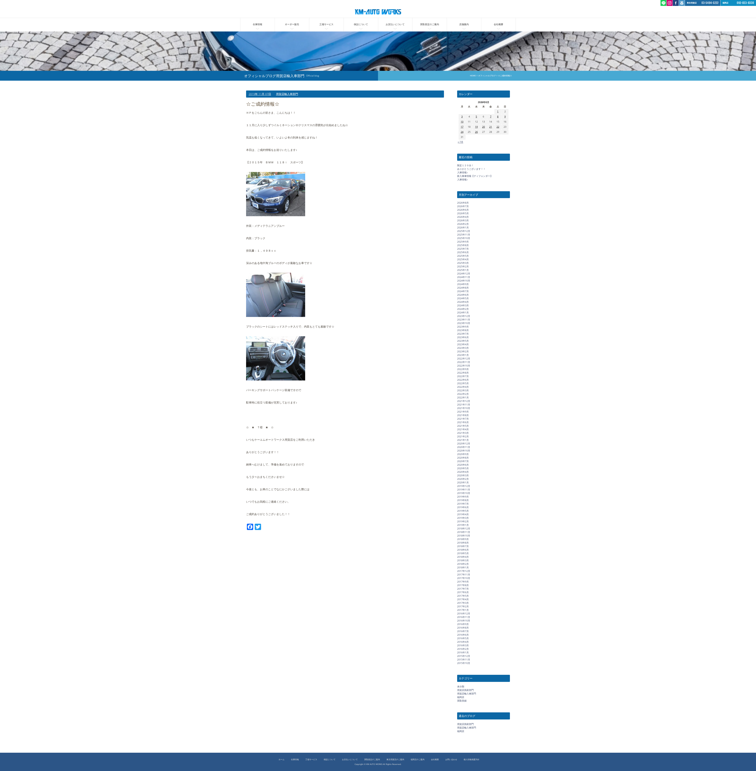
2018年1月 (463, 567)
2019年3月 (463, 518)
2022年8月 (463, 372)
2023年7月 (463, 333)
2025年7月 (463, 248)
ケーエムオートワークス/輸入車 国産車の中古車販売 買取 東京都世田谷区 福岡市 (378, 12)
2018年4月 (463, 557)
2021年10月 (463, 408)
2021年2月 (463, 436)
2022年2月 (463, 394)
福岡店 (460, 697)
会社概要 (498, 24)
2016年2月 (463, 649)
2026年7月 (463, 206)
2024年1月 (463, 312)
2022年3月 (463, 390)
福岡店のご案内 (417, 759)
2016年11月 (463, 617)
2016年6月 (463, 634)
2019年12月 (463, 486)
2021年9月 (463, 411)
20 (483, 126)
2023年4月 (463, 344)
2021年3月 (463, 433)
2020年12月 (463, 443)
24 (462, 132)
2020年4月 (463, 472)
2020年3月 (463, 475)
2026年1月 (463, 227)
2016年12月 (463, 613)
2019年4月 (463, 514)
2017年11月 (463, 574)
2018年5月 (463, 553)
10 (462, 121)
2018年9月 (463, 539)
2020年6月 (463, 464)
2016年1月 (463, 652)
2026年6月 (463, 209)
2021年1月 (463, 440)
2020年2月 (463, 479)
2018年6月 (463, 549)
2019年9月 (463, 496)
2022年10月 (463, 365)
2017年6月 (463, 592)
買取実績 (462, 700)
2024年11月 (463, 277)
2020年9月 (463, 454)
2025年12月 (463, 231)
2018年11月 (463, 532)
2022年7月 (463, 376)
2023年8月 (463, 330)
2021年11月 (463, 404)
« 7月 (460, 142)
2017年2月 (463, 606)
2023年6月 (463, 337)
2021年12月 (463, 401)
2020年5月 (463, 468)
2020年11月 (463, 447)
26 (476, 132)
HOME (473, 75)
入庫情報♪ (462, 172)
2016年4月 (463, 642)
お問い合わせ (451, 759)
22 (498, 126)
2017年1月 (463, 610)
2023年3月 (463, 348)
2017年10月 (463, 578)
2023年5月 (463, 341)
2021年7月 (463, 418)
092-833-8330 (745, 3)
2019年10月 (463, 493)
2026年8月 (463, 202)
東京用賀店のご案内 (395, 759)
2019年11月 (463, 489)
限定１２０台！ (465, 165)
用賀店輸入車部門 (287, 94)
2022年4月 (463, 387)
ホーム (281, 759)
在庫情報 (257, 24)
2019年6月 (463, 507)
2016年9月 (463, 624)
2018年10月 (463, 535)
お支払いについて (395, 24)
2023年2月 (463, 351)
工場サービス (326, 24)
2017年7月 (463, 588)
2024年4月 (463, 302)
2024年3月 (463, 305)
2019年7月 (463, 503)
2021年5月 (463, 426)
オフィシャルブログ (487, 75)
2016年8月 (463, 627)
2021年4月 (463, 429)
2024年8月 (463, 287)
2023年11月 (463, 319)
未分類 (460, 686)
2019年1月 (463, 525)
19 (476, 126)
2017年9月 (463, 581)
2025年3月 (463, 263)
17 (462, 126)
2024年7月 (463, 291)
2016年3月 (463, 645)
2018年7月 (463, 546)
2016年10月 (463, 620)
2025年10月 (463, 238)
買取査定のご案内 (429, 24)
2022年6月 (463, 379)
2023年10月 (463, 323)
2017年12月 (463, 571)
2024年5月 (463, 298)
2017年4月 (463, 599)
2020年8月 (463, 457)
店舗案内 (464, 24)
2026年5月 (463, 213)
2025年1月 (463, 270)
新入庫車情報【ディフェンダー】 (475, 176)
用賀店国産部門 (465, 690)
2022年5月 (463, 383)
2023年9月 (463, 326)
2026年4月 (463, 217)
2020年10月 (463, 450)
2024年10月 (463, 280)
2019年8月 (463, 500)
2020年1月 (463, 482)
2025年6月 (463, 252)
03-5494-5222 (709, 3)
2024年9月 (463, 284)
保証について (361, 24)
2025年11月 (463, 234)
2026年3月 (463, 220)
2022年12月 (463, 358)
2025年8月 (463, 245)
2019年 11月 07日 (260, 94)
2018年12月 (463, 528)
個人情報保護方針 (471, 759)
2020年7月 (463, 461)
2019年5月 (463, 510)
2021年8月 (463, 415)
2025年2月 (463, 266)
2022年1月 (463, 397)
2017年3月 (463, 603)
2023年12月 (463, 316)
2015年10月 (463, 663)
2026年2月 (463, 224)
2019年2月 (463, 521)
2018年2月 (463, 564)
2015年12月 (463, 656)
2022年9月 (463, 369)
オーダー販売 (292, 24)
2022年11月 (463, 362)
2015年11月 (463, 659)
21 (490, 126)
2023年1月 (463, 355)
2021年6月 (463, 422)
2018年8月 (463, 542)
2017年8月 (463, 585)
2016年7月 (463, 631)
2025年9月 (463, 241)
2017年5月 (463, 595)
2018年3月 (463, 560)
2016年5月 (463, 638)
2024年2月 (463, 309)
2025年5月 (463, 256)
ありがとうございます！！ (471, 169)
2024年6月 (463, 294)
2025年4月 (463, 259)
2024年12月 (463, 273)
